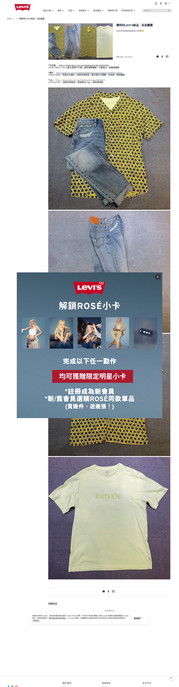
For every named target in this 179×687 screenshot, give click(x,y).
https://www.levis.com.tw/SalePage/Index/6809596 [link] (84, 65)
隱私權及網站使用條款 (57, 618)
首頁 (9, 19)
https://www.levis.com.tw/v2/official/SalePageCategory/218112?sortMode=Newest (89, 73)
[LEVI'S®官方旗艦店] (22, 7)
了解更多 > (36, 621)
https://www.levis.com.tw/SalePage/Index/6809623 (80, 80)
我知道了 (138, 618)
